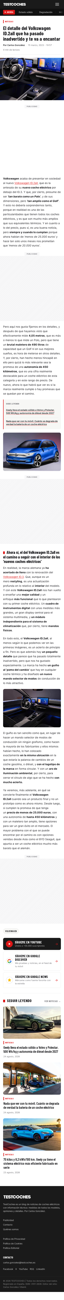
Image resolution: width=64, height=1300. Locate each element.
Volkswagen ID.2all (26, 183)
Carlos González (16, 45)
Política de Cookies (12, 1243)
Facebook (8, 1269)
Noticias (9, 21)
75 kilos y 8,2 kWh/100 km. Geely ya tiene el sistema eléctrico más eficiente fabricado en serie (30, 1163)
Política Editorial (11, 1248)
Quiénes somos (10, 1229)
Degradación (45, 12)
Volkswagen (11, 931)
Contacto (7, 1224)
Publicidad (8, 1220)
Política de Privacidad (14, 1239)
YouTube (23, 1269)
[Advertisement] (32, 140)
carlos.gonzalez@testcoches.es (19, 1262)
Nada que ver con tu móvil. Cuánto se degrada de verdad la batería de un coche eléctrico (31, 1105)
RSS (32, 1269)
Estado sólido (26, 12)
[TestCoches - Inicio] (14, 4)
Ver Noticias (52, 1001)
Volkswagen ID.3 (13, 576)
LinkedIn (40, 1269)
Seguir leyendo (19, 1000)
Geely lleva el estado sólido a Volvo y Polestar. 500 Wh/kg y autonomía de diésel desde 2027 (31, 1049)
